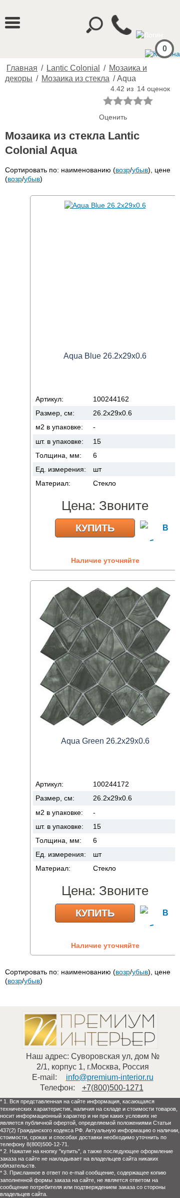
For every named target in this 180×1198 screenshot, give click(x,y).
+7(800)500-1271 (113, 1087)
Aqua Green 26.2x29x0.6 (105, 741)
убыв (140, 170)
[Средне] (128, 101)
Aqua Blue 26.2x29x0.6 (105, 356)
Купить (95, 528)
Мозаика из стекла (76, 78)
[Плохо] (118, 101)
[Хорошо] (138, 101)
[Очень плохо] (108, 101)
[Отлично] (148, 101)
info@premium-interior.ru (110, 1077)
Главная (22, 68)
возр (123, 170)
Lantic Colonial (73, 68)
